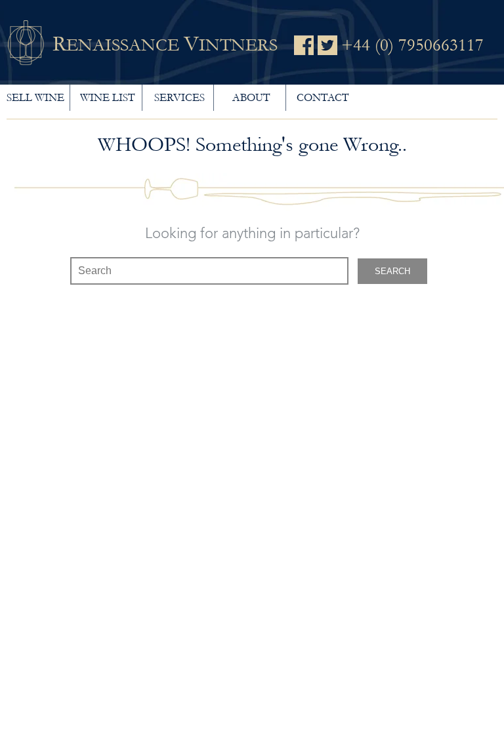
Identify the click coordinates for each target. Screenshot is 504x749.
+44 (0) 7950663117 (412, 45)
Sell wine (35, 97)
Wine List (107, 97)
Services (179, 97)
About (251, 97)
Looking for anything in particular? (252, 234)
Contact (322, 97)
